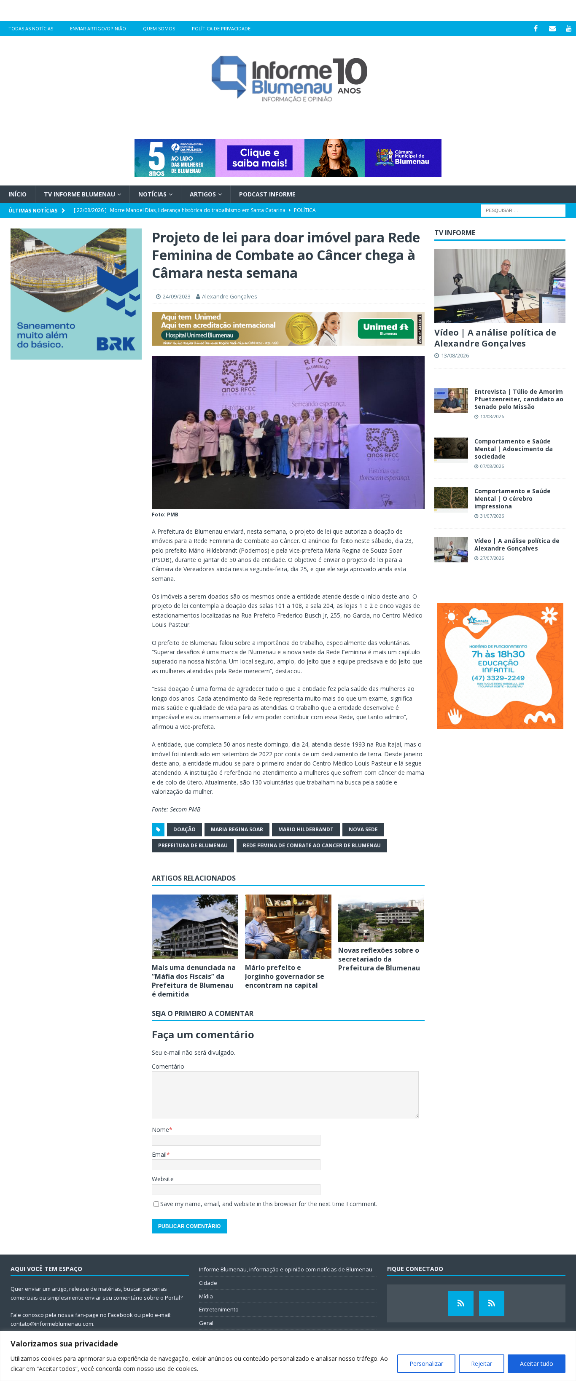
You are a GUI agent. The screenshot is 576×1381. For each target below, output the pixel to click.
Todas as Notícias (30, 28)
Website (163, 1179)
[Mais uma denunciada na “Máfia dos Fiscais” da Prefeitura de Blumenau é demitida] (195, 927)
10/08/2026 (492, 416)
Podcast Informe (267, 194)
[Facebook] (535, 28)
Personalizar (426, 1364)
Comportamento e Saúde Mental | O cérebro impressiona (512, 498)
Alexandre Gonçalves (229, 296)
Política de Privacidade (221, 28)
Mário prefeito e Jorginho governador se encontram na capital (284, 976)
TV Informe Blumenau (79, 194)
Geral (206, 1323)
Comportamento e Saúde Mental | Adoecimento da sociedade (513, 448)
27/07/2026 (492, 558)
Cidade (208, 1283)
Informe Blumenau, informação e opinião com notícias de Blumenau (285, 1269)
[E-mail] (552, 28)
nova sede (363, 829)
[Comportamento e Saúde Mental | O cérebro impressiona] (451, 500)
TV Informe (454, 232)
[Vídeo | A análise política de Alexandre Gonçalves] (499, 286)
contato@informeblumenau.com (52, 1323)
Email (159, 1154)
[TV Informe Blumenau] (461, 1303)
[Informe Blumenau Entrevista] (491, 1303)
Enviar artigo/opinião (98, 28)
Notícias (152, 194)
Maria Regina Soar (237, 829)
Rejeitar (481, 1364)
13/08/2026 (455, 355)
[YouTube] (568, 28)
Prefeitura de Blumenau (193, 845)
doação (184, 829)
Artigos (203, 194)
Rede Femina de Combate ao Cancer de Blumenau (312, 845)
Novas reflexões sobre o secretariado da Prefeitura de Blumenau (379, 959)
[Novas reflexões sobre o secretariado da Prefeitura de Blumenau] (381, 918)
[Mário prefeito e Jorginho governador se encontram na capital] (288, 927)
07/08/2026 (492, 466)
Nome (160, 1130)
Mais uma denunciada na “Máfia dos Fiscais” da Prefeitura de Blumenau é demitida (194, 980)
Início (17, 194)
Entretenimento (219, 1309)
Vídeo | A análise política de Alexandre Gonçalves (495, 338)
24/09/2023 (177, 296)
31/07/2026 (492, 516)
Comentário (168, 1066)
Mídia (206, 1296)
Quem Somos (159, 28)
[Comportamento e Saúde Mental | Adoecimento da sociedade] (451, 450)
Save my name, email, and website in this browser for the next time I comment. (268, 1204)
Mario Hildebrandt (306, 829)
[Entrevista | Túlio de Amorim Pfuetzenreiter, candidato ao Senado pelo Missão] (451, 400)
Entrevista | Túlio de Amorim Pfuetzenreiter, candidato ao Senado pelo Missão (518, 399)
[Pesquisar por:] (523, 210)
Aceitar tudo (536, 1364)
